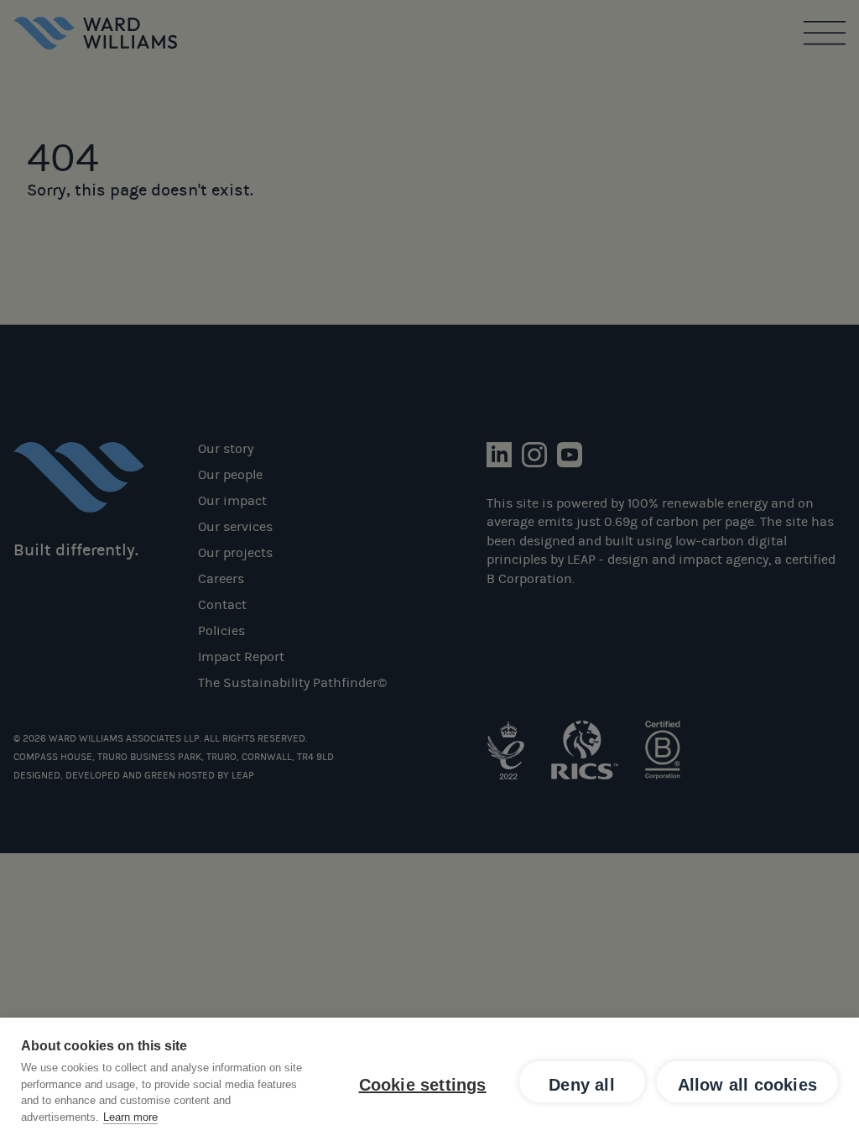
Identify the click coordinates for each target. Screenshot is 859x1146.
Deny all (582, 1085)
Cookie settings (423, 1085)
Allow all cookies (747, 1085)
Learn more (130, 1117)
